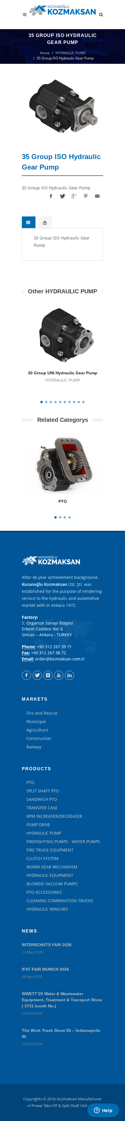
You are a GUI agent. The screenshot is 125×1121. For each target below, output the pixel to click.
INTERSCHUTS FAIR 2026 (47, 944)
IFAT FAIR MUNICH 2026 (45, 969)
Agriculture (37, 730)
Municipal (36, 721)
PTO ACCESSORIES (44, 892)
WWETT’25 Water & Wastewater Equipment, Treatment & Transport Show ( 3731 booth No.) (62, 999)
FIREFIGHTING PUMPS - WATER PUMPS (63, 841)
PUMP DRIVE (38, 824)
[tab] (28, 222)
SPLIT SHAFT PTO (42, 791)
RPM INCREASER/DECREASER (54, 816)
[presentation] (28, 222)
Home (45, 52)
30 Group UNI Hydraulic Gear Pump (62, 373)
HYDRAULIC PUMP (70, 52)
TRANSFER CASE (42, 807)
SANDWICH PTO (41, 799)
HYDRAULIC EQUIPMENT (49, 875)
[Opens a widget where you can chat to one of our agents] (103, 1111)
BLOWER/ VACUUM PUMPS (52, 883)
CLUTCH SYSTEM (42, 858)
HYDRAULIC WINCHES (47, 909)
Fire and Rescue (42, 713)
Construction (38, 738)
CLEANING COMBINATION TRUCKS (59, 900)
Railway (33, 747)
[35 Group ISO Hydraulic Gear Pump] (62, 106)
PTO (62, 501)
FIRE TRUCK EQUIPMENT (50, 850)
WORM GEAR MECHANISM (51, 867)
